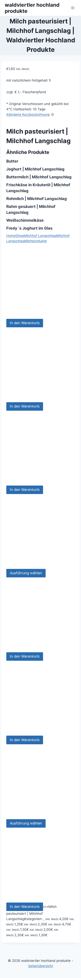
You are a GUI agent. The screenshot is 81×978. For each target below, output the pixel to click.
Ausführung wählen (26, 573)
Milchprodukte (35, 241)
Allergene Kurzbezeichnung (27, 114)
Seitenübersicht (40, 966)
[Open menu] (72, 8)
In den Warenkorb (25, 323)
